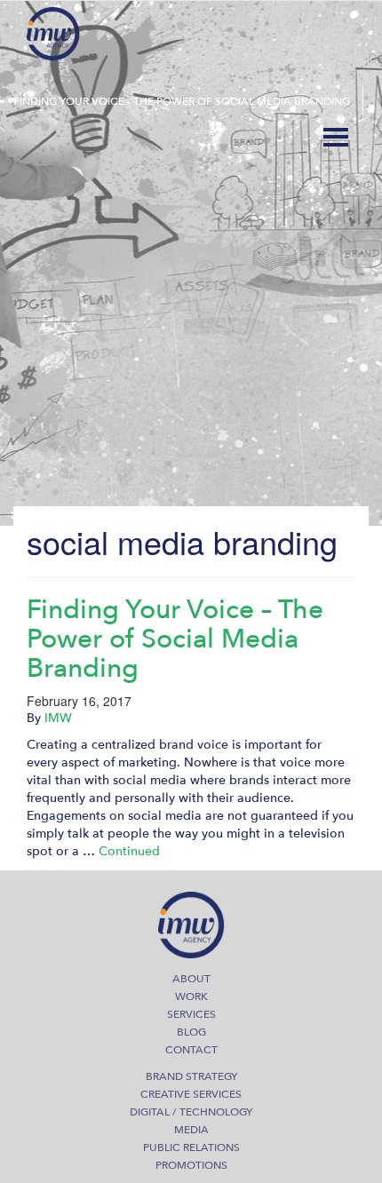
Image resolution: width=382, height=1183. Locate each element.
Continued (129, 851)
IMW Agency (53, 33)
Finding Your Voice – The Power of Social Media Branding (175, 639)
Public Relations (191, 1147)
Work (191, 996)
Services (191, 1014)
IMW (58, 718)
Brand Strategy (191, 1076)
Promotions (191, 1165)
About (191, 979)
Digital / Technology (191, 1112)
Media (191, 1130)
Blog (191, 1032)
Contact (191, 1050)
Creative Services (191, 1094)
